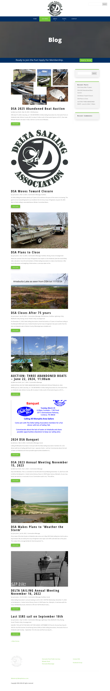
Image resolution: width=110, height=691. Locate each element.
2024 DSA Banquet (25, 439)
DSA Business (34, 112)
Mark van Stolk (17, 112)
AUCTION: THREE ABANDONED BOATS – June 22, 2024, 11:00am (39, 377)
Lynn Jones (16, 194)
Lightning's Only (59, 316)
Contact (74, 19)
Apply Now (86, 60)
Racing (49, 256)
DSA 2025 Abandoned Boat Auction (38, 108)
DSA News (45, 19)
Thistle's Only (32, 318)
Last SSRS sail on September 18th (37, 616)
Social (52, 256)
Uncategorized (59, 256)
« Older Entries (15, 641)
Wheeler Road (46, 661)
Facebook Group (77, 662)
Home (35, 19)
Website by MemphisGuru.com (19, 678)
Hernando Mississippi (48, 664)
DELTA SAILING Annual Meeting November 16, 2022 (35, 592)
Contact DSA (76, 659)
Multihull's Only (15, 318)
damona (15, 443)
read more (15, 123)
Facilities (43, 194)
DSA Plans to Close (25, 252)
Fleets (64, 19)
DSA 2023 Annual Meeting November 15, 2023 (39, 463)
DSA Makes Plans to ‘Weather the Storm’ (37, 528)
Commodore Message (34, 194)
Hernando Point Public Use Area (51, 659)
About (55, 19)
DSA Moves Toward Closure (32, 191)
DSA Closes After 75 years (31, 313)
